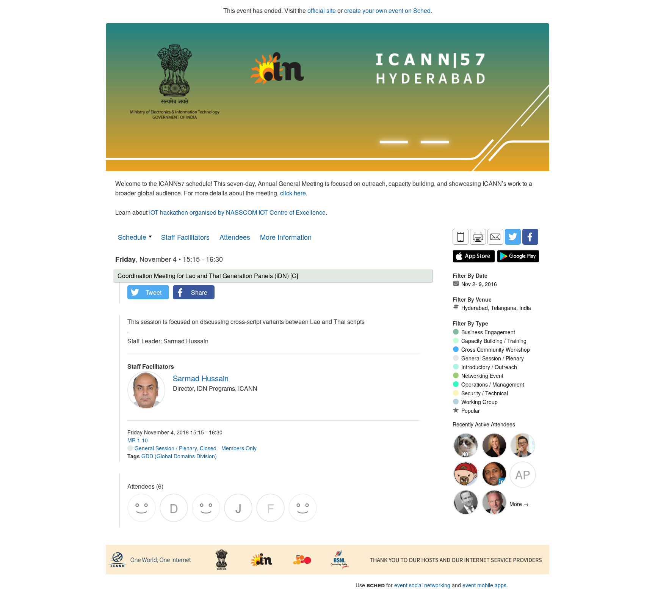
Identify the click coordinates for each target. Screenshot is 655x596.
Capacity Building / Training (494, 340)
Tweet (153, 292)
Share (199, 292)
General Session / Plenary (165, 448)
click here (293, 193)
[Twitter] (513, 237)
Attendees (234, 237)
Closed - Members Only (228, 448)
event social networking (422, 585)
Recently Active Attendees (484, 424)
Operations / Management (492, 384)
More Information (286, 237)
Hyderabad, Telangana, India (496, 307)
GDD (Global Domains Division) (179, 456)
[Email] (495, 237)
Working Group (479, 401)
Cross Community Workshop (495, 349)
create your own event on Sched (387, 10)
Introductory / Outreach (489, 366)
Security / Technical (484, 393)
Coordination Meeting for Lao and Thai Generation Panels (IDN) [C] (208, 275)
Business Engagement (488, 332)
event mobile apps (484, 585)
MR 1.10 (137, 440)
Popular (470, 410)
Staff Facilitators (185, 237)
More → (519, 504)
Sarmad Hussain (201, 378)
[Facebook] (530, 237)
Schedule (132, 237)
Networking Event (482, 375)
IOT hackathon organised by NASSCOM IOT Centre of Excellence (237, 212)
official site (321, 10)
